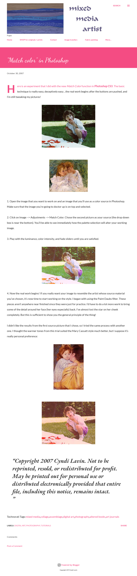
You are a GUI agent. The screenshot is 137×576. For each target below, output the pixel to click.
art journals (112, 516)
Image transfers (70, 40)
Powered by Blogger (70, 565)
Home (9, 40)
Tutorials (46, 525)
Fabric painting (91, 40)
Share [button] (124, 525)
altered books (97, 516)
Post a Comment (14, 546)
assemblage (55, 516)
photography (82, 516)
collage (45, 516)
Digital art (19, 525)
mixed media (33, 516)
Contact (53, 40)
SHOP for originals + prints (31, 40)
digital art (68, 516)
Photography (33, 525)
